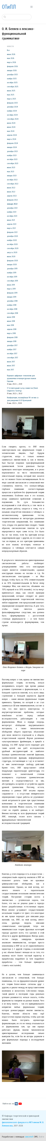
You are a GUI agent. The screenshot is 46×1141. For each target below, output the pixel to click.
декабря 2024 (12, 107)
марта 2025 (11, 99)
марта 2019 (11, 289)
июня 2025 (11, 91)
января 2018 (11, 341)
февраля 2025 (12, 103)
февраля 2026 (12, 66)
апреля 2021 (11, 224)
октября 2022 (12, 180)
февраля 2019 (12, 293)
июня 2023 (11, 167)
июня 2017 (11, 365)
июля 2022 (11, 188)
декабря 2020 (12, 236)
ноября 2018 (11, 305)
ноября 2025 (12, 78)
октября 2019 (12, 277)
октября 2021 (12, 216)
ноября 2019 (11, 273)
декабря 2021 (12, 208)
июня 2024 (11, 127)
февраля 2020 (12, 260)
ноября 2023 (11, 155)
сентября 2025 (12, 86)
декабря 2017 (12, 345)
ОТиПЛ (9, 7)
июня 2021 (11, 220)
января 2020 (12, 264)
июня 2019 (11, 285)
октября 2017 (12, 353)
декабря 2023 (12, 151)
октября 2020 (12, 244)
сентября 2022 (12, 184)
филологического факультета (15, 1122)
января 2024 (12, 147)
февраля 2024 (12, 143)
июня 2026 (11, 54)
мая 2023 (10, 171)
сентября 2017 (12, 357)
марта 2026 (11, 62)
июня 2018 (11, 321)
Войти (41, 1136)
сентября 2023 (12, 163)
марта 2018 (11, 333)
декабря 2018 (12, 301)
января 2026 (12, 70)
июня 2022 (11, 192)
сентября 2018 (12, 313)
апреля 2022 (12, 196)
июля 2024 (11, 123)
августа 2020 (12, 252)
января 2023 (11, 175)
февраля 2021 (12, 232)
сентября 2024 (12, 119)
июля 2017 (11, 362)
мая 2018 (10, 325)
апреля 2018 (11, 329)
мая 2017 (10, 370)
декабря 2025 (12, 74)
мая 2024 (10, 131)
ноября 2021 (11, 212)
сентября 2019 (12, 281)
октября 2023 (12, 159)
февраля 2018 (12, 337)
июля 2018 (11, 317)
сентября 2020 (12, 248)
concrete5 (29, 1136)
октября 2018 (12, 309)
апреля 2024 (12, 135)
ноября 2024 (12, 111)
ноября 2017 (11, 349)
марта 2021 (11, 228)
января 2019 (11, 297)
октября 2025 (12, 82)
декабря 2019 (12, 268)
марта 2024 (11, 139)
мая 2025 (10, 95)
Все (8, 50)
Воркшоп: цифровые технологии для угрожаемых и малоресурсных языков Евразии (21, 378)
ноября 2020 (12, 240)
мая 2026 (10, 58)
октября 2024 (12, 115)
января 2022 (12, 204)
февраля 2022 (12, 200)
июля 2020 (11, 256)
